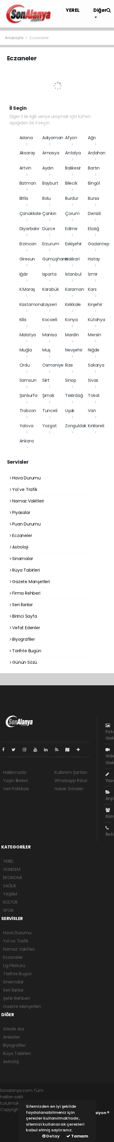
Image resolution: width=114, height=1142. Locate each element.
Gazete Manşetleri (30, 582)
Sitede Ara (13, 1029)
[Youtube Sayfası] (37, 750)
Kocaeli (49, 320)
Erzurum (50, 244)
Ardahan (96, 153)
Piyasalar (20, 512)
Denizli (94, 213)
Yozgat (49, 426)
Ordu (24, 365)
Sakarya (96, 365)
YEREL (73, 10)
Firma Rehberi (25, 593)
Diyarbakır (29, 229)
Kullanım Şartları (70, 772)
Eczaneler (21, 535)
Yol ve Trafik (24, 489)
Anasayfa (14, 38)
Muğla (25, 350)
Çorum (72, 213)
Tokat (94, 395)
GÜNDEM (11, 869)
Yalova (26, 426)
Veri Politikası (16, 789)
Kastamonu (31, 304)
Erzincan (27, 244)
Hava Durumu (26, 478)
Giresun (27, 259)
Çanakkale (30, 213)
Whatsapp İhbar (70, 781)
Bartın (94, 168)
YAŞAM (10, 894)
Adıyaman (52, 138)
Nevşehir (73, 350)
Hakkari (72, 259)
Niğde (93, 350)
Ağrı (91, 138)
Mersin (94, 335)
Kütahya (96, 320)
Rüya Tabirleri (25, 570)
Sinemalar (13, 982)
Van (92, 411)
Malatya (27, 335)
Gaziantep (98, 244)
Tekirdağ (74, 395)
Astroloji (19, 547)
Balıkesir (73, 168)
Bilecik (71, 183)
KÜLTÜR (10, 902)
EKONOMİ (12, 878)
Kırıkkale (73, 304)
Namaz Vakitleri (27, 501)
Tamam (79, 1136)
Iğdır (23, 274)
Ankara (26, 441)
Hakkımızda (14, 772)
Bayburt (50, 183)
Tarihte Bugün (26, 651)
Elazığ (93, 229)
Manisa (49, 335)
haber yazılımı (14, 1116)
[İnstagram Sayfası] (27, 750)
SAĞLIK (9, 886)
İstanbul (73, 274)
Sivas (93, 380)
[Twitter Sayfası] (16, 750)
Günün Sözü (24, 662)
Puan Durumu (26, 524)
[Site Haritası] (69, 750)
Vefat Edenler (25, 628)
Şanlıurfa (28, 395)
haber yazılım (14, 1129)
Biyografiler (23, 639)
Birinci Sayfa (24, 616)
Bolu (46, 198)
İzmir (93, 274)
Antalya (73, 153)
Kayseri (49, 304)
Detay (53, 1136)
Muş (46, 350)
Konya (71, 320)
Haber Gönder (68, 789)
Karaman (74, 289)
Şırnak (48, 395)
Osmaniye (53, 365)
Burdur (71, 198)
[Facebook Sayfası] (5, 750)
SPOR (8, 910)
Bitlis (23, 198)
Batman (27, 183)
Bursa (93, 198)
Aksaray (27, 153)
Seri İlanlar (22, 605)
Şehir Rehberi (16, 998)
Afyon (71, 138)
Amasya (50, 153)
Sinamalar (22, 559)
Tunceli (49, 411)
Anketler (11, 1037)
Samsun (27, 380)
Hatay (94, 259)
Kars (92, 289)
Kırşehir (95, 304)
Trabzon (27, 411)
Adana (26, 138)
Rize (69, 365)
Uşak (69, 411)
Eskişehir (73, 244)
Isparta (49, 274)
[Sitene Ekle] (81, 750)
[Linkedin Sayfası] (48, 750)
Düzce (48, 229)
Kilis (22, 320)
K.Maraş (27, 289)
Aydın (48, 168)
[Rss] (59, 750)
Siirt (46, 380)
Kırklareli (96, 426)
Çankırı (49, 213)
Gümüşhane (55, 259)
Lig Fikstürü (14, 965)
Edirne (71, 229)
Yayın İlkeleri (15, 781)
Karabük (50, 289)
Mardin (72, 335)
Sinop (70, 380)
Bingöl (94, 183)
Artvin (25, 168)
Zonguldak (75, 426)
